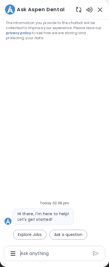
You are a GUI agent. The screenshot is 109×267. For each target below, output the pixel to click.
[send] (96, 253)
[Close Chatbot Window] (100, 9)
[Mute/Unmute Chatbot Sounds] (89, 9)
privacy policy (18, 33)
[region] (54, 131)
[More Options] (13, 253)
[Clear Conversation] (79, 9)
